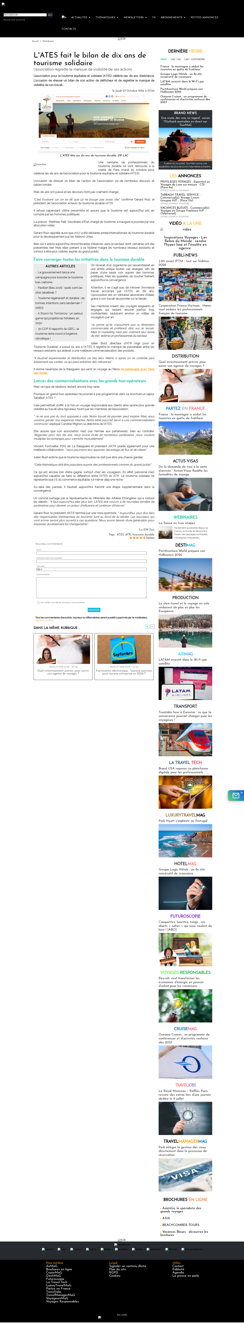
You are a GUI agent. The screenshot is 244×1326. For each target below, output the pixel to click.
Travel (185, 1085)
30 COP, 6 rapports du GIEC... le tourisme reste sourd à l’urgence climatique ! (57, 333)
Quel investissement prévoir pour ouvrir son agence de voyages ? (63, 672)
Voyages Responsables (62, 1301)
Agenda (178, 1272)
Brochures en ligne (59, 1269)
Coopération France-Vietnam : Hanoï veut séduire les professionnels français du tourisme (185, 309)
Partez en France (58, 1288)
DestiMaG (53, 1276)
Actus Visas (185, 461)
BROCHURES (185, 1200)
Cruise (185, 1029)
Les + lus (176, 59)
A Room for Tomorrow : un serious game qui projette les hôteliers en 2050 (59, 318)
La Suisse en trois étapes (177, 523)
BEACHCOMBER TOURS (180, 1225)
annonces (185, 176)
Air (185, 654)
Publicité (178, 1269)
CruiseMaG (54, 1272)
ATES (120, 534)
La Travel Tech (56, 1282)
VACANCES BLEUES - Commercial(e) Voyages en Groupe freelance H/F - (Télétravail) (185, 211)
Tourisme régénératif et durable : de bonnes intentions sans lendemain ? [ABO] (59, 302)
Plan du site (117, 1269)
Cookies (114, 1276)
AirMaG (51, 1266)
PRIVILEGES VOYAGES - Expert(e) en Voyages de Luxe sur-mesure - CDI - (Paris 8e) (185, 184)
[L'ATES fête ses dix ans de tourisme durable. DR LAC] (94, 96)
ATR (128, 534)
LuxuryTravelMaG (58, 1285)
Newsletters (135, 17)
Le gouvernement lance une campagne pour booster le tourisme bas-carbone (59, 277)
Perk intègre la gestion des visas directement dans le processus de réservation (183, 1151)
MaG (185, 815)
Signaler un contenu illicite (127, 1266)
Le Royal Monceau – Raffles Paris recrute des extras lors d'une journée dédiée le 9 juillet (185, 1095)
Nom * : (39, 550)
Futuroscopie (185, 917)
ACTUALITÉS (81, 17)
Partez (185, 409)
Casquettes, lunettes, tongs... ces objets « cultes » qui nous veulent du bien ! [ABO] (185, 926)
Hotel (185, 864)
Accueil (35, 41)
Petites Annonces (204, 17)
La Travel (185, 763)
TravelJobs (53, 1292)
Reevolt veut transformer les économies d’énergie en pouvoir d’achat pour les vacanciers (181, 982)
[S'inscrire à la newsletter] (236, 795)
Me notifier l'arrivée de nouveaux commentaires (63, 602)
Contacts (69, 29)
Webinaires (185, 518)
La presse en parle (185, 1276)
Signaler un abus (44, 620)
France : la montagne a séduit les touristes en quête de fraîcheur (181, 68)
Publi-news (185, 256)
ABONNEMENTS (173, 17)
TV (154, 17)
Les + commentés (195, 59)
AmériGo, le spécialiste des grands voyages (180, 1210)
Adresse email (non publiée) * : (50, 558)
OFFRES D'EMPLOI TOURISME (174, 190)
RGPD (113, 1272)
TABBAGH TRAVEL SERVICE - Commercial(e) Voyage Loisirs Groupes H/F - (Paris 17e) (180, 197)
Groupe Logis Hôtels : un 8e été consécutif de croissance (181, 75)
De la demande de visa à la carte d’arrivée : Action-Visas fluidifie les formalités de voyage (183, 470)
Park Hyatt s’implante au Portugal (183, 821)
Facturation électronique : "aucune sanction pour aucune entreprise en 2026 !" (124, 672)
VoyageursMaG (57, 1298)
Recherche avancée (14, 20)
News (164, 59)
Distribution (48, 41)
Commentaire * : (43, 574)
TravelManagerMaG (60, 1295)
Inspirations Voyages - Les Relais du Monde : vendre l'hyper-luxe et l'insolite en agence (185, 243)
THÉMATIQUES (107, 17)
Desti (185, 545)
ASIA (166, 1218)
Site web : (41, 566)
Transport (185, 707)
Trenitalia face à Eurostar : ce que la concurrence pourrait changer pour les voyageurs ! (185, 716)
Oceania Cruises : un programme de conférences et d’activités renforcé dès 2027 (185, 99)
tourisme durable (143, 534)
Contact (178, 1266)
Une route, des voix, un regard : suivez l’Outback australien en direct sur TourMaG (185, 121)
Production (185, 598)
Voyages (185, 973)
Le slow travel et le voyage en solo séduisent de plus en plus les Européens (184, 607)
